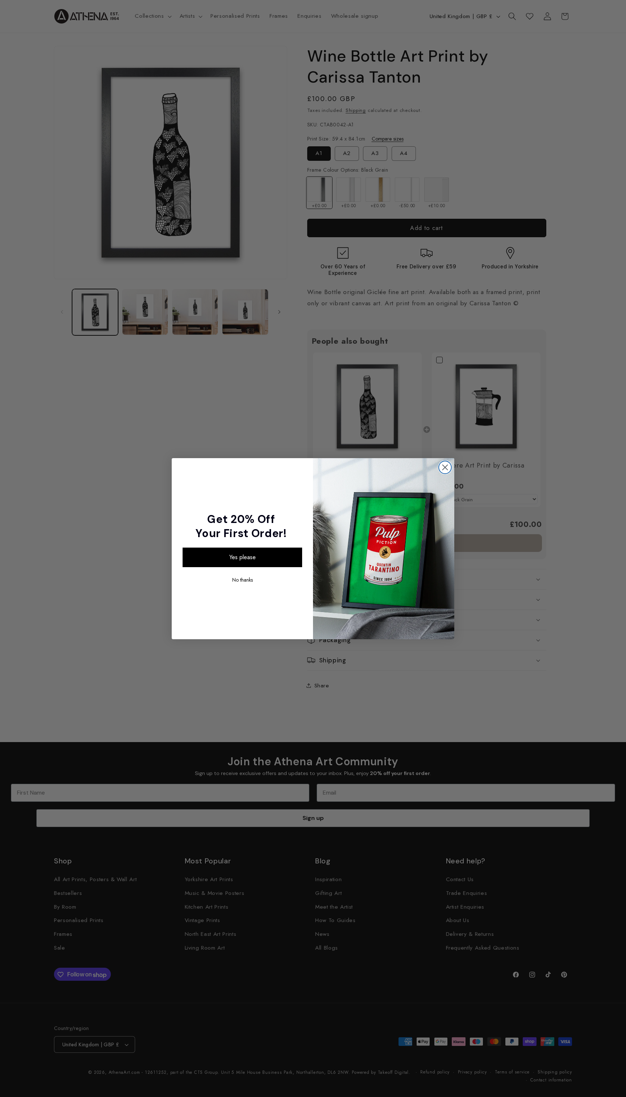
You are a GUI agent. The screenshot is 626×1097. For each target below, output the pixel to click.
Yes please (242, 557)
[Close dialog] (445, 467)
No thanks (242, 579)
